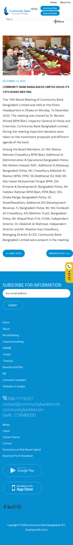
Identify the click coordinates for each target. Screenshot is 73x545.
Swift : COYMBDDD (19, 415)
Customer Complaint (14, 380)
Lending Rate (50, 8)
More (61, 22)
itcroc (44, 530)
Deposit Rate (50, 13)
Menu (9, 19)
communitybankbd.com (23, 409)
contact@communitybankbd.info (31, 404)
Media (6, 425)
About (6, 329)
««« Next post (13, 253)
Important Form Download (18, 456)
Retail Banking (11, 335)
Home (53, 2)
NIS (4, 374)
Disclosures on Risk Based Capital (22, 450)
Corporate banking (13, 342)
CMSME (7, 348)
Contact (7, 443)
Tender (7, 354)
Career (6, 431)
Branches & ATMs (13, 367)
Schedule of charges (14, 386)
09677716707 (20, 398)
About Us (65, 2)
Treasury (8, 361)
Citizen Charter (11, 437)
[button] (34, 9)
